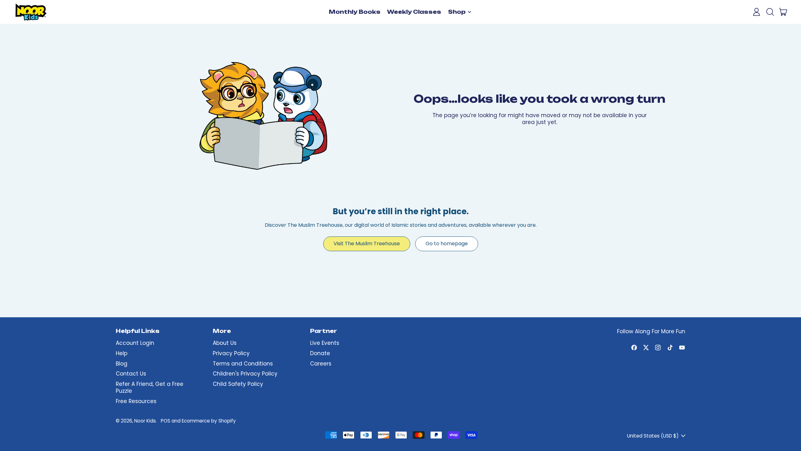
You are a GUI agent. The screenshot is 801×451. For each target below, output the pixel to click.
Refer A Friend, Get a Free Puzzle (149, 387)
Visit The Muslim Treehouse (367, 243)
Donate (320, 353)
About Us (225, 343)
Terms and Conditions (243, 363)
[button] (769, 12)
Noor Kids (145, 420)
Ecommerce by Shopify (209, 420)
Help (121, 353)
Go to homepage (447, 243)
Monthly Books (354, 11)
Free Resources (136, 401)
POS (165, 420)
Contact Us (131, 373)
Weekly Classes (414, 11)
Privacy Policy (231, 353)
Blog (121, 363)
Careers (320, 363)
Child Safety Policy (238, 384)
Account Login (135, 343)
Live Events (324, 343)
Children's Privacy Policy (245, 373)
